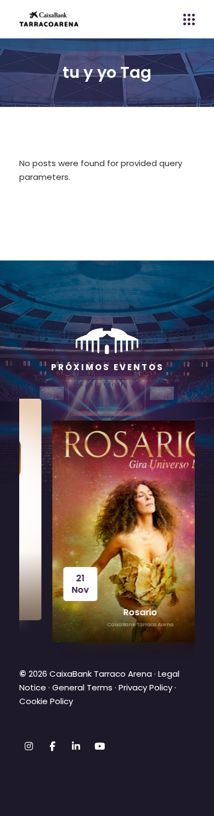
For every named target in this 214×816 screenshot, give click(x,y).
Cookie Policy (46, 701)
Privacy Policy (145, 687)
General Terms (82, 687)
